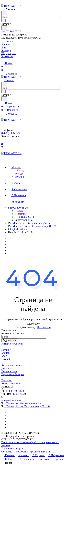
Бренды (5, 352)
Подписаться (9, 340)
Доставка (6, 368)
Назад (20, 170)
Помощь (6, 358)
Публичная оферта (12, 448)
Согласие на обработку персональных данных (28, 451)
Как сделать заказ (11, 365)
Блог (4, 355)
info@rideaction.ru (18, 229)
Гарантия (6, 380)
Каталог (6, 349)
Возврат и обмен (11, 383)
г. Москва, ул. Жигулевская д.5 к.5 (30, 223)
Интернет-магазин (12, 343)
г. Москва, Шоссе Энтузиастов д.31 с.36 (33, 226)
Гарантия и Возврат (12, 374)
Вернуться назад (25, 327)
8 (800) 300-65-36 (11, 31)
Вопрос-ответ (9, 371)
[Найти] (4, 27)
